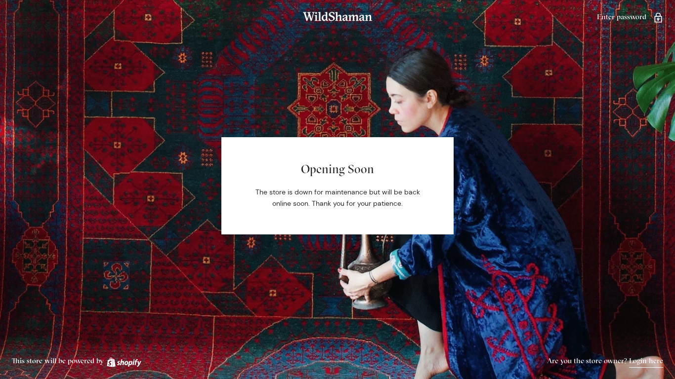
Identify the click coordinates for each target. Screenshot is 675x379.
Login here (646, 360)
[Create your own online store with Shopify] (123, 360)
